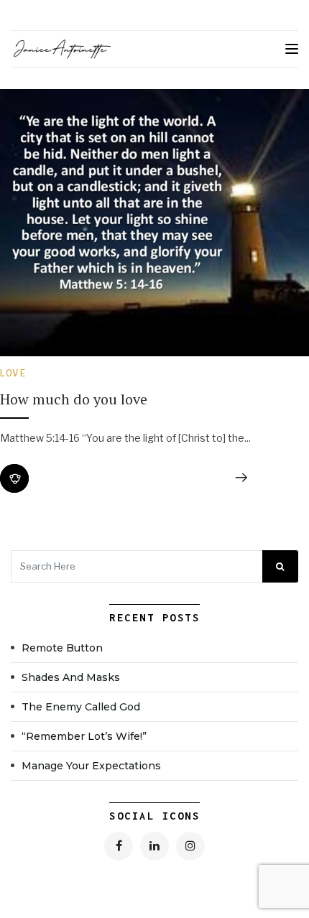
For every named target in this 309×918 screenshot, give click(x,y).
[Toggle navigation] (291, 49)
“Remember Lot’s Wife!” (84, 736)
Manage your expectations (93, 765)
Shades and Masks (71, 677)
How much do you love (73, 399)
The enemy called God (81, 706)
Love (13, 373)
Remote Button (62, 647)
